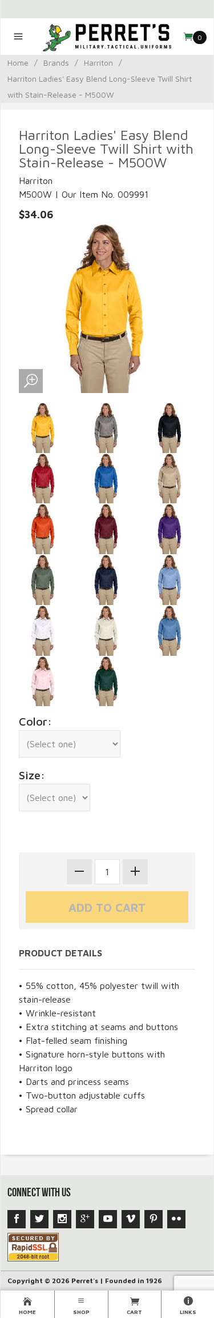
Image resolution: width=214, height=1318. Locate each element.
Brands (56, 62)
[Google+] (85, 1219)
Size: (32, 775)
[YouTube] (108, 1219)
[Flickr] (176, 1219)
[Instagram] (62, 1219)
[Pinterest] (153, 1219)
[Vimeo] (131, 1219)
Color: (35, 721)
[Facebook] (16, 1219)
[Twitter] (39, 1219)
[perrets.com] (107, 36)
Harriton (98, 62)
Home (18, 62)
